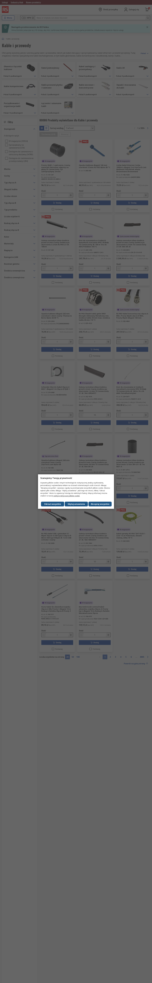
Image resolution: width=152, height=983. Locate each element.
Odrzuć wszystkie (52, 504)
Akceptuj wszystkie (100, 504)
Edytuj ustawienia (76, 504)
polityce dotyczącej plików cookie (67, 496)
